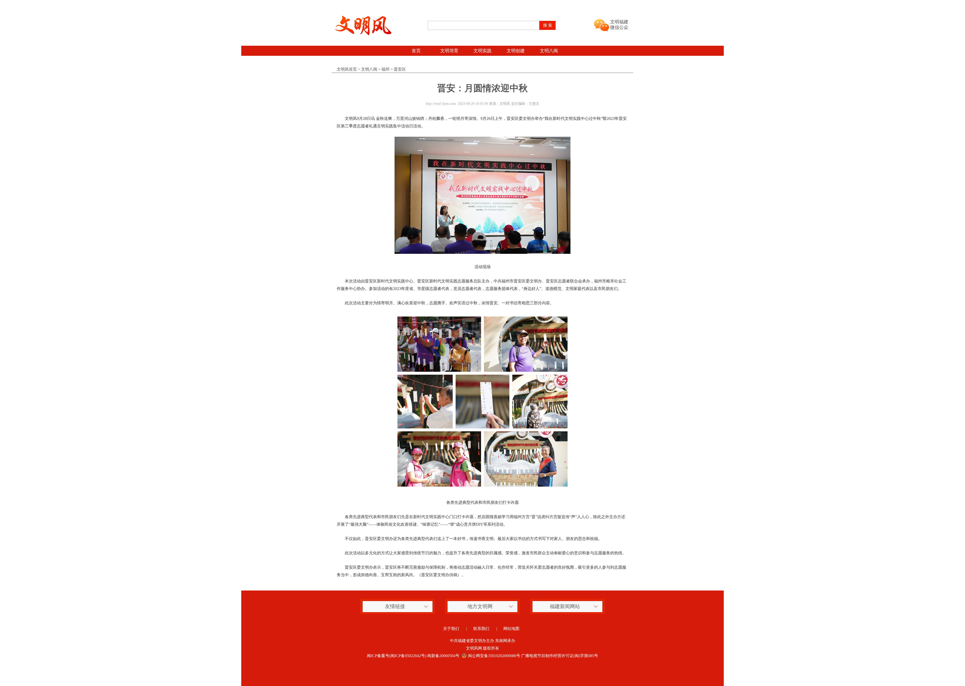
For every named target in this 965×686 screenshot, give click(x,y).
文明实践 (482, 50)
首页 (416, 50)
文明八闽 (549, 50)
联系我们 (481, 628)
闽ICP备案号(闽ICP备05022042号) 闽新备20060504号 (413, 656)
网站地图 (511, 628)
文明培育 (449, 50)
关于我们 (451, 628)
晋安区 (400, 69)
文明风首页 (347, 69)
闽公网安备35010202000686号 (494, 656)
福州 (385, 69)
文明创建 (516, 50)
